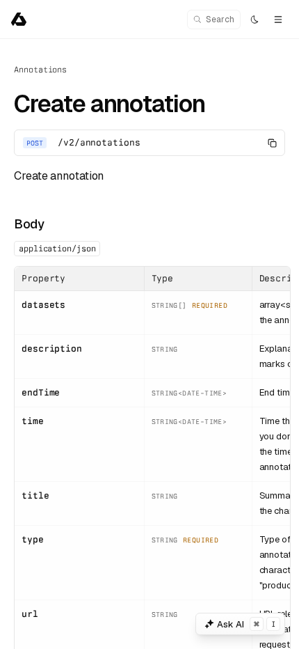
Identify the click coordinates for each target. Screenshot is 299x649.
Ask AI (246, 624)
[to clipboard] (272, 142)
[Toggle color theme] (254, 19)
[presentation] (149, 344)
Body (29, 224)
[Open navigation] (278, 19)
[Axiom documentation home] (18, 19)
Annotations (40, 70)
